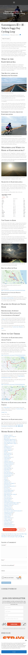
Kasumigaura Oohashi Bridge (7, 298)
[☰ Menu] (14, 2)
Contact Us (21, 529)
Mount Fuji (6, 487)
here (4, 319)
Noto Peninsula (7, 497)
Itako (2, 328)
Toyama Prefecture (8, 517)
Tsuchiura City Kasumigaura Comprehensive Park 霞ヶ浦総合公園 (12, 425)
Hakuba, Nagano (7, 450)
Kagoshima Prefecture (8, 462)
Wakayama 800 (7, 523)
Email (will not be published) (7, 565)
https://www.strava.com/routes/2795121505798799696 (13, 290)
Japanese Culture (7, 461)
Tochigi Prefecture (8, 513)
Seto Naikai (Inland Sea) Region (10, 504)
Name (3, 560)
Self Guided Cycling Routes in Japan (11, 502)
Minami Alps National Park (9, 486)
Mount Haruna (7, 488)
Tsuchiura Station (19, 408)
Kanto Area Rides (7, 468)
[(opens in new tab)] (14, 638)
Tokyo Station (21, 376)
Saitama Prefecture (8, 501)
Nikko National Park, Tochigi (10, 494)
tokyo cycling (18, 536)
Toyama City (6, 516)
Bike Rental (6, 438)
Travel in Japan (7, 519)
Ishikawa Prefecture (8, 457)
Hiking (5, 451)
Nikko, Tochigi (7, 495)
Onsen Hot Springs (8, 498)
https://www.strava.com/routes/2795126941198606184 (13, 384)
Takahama (21, 327)
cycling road (13, 535)
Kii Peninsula (6, 471)
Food (5, 444)
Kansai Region (7, 466)
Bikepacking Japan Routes (9, 439)
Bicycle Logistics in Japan (9, 436)
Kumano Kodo (7, 476)
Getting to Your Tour (8, 446)
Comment (3, 545)
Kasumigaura (4, 536)
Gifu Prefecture (7, 447)
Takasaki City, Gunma (8, 512)
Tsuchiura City (15, 327)
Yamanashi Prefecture (8, 526)
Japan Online (6, 458)
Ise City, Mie (6, 455)
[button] (26, 640)
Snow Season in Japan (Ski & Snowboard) (12, 510)
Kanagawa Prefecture (8, 464)
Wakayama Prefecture (8, 524)
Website (3, 570)
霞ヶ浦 (22, 536)
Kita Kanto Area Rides (8, 473)
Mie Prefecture (7, 484)
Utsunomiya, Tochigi (8, 521)
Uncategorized (7, 520)
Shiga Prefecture (7, 506)
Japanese (6, 460)
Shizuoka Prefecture (8, 509)
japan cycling (19, 535)
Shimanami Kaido (7, 508)
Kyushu (5, 479)
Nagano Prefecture (8, 491)
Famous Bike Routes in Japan (10, 443)
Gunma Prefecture (8, 449)
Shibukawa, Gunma (8, 505)
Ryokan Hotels (7, 499)
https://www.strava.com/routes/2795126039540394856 (13, 355)
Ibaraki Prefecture (8, 453)
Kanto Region (7, 469)
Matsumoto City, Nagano (9, 483)
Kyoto (5, 477)
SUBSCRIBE (14, 624)
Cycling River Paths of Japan (10, 440)
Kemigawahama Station (6, 377)
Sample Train (4, 412)
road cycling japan (11, 536)
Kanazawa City (7, 465)
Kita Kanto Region (7, 475)
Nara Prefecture (7, 493)
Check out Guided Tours (9, 529)
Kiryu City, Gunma (8, 472)
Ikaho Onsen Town (7, 454)
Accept (14, 651)
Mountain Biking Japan (8, 490)
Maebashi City (7, 482)
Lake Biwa (6, 480)
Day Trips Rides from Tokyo (10, 442)
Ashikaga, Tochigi (7, 435)
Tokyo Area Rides (7, 515)
